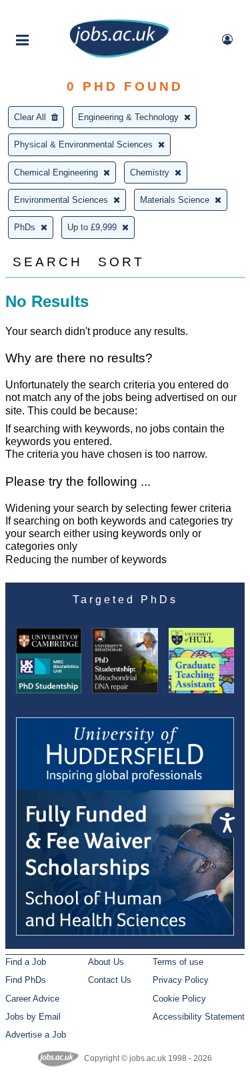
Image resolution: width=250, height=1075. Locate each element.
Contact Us (109, 980)
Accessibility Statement (199, 1017)
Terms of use (178, 962)
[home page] (119, 55)
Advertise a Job (35, 1035)
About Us (106, 962)
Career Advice (32, 999)
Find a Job (25, 962)
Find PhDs (25, 980)
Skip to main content (53, 11)
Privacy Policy (181, 980)
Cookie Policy (179, 999)
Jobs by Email (33, 1017)
